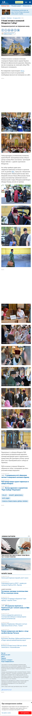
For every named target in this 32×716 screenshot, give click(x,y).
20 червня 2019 (16, 18)
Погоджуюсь (25, 713)
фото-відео (6, 498)
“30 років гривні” (16, 6)
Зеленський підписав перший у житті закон (14, 578)
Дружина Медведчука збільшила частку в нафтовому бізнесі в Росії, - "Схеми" (14, 625)
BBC (13, 172)
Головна (3, 18)
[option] (16, 12)
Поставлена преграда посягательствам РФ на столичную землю (14, 592)
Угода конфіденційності (7, 661)
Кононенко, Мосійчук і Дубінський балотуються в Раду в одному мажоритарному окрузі (16, 639)
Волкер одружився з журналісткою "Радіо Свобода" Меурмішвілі (14, 489)
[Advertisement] (16, 95)
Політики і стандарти (6, 660)
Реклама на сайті (5, 654)
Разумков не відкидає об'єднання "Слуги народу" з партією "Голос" (13, 599)
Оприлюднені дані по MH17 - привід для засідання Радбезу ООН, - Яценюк (13, 584)
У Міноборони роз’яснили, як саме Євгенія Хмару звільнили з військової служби (20, 12)
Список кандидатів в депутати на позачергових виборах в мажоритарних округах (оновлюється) (13, 616)
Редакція (3, 658)
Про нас (3, 653)
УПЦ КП (4, 495)
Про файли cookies (6, 713)
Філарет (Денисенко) (16, 495)
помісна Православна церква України (15, 501)
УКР (26, 2)
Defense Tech (5, 6)
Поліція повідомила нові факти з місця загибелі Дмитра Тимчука (14, 632)
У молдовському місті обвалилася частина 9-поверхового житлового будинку (15, 476)
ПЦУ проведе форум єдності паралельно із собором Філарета (15, 482)
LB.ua (22, 71)
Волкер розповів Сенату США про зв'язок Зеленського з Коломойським (14, 646)
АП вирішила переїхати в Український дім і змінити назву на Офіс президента (15, 607)
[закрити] (31, 702)
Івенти (3, 656)
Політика (9, 18)
